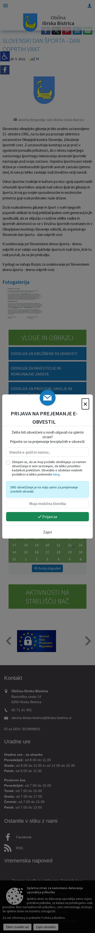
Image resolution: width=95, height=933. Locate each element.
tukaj (56, 474)
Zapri (47, 532)
